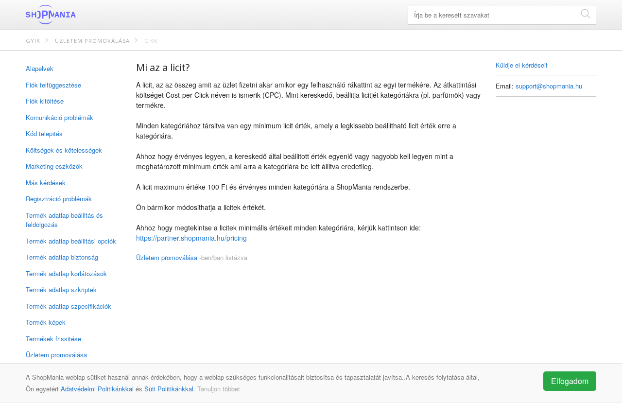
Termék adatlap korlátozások (66, 273)
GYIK (33, 40)
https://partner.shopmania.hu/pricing (191, 238)
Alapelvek (39, 68)
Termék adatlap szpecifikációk (68, 306)
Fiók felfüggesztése (53, 84)
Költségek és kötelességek (64, 150)
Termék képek (46, 322)
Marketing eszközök (54, 166)
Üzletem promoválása (92, 40)
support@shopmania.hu (549, 85)
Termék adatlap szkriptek (61, 289)
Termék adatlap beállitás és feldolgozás (64, 219)
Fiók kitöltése (45, 100)
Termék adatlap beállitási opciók (71, 240)
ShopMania (74, 14)
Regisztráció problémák (59, 198)
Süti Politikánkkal (168, 388)
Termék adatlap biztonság (62, 257)
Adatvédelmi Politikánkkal (97, 388)
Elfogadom (569, 380)
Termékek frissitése (53, 338)
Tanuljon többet (218, 388)
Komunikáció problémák (59, 117)
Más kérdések (46, 182)
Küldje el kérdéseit (522, 65)
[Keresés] (585, 13)
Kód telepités (44, 133)
